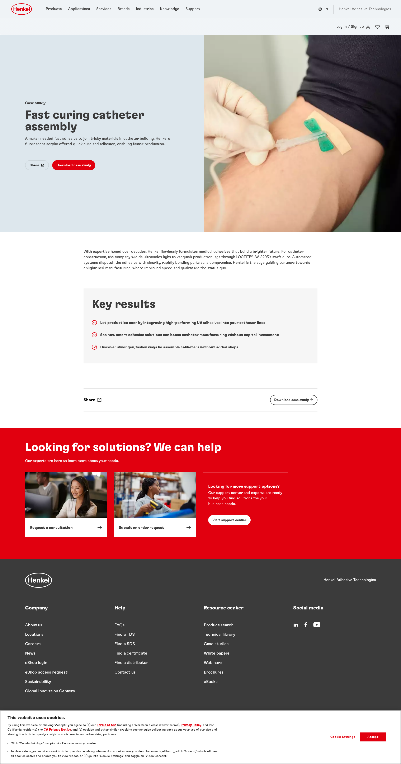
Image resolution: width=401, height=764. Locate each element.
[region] (200, 737)
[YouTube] (316, 624)
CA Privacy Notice (57, 729)
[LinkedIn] (295, 624)
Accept (372, 737)
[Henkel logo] (22, 9)
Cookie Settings (342, 737)
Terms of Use (106, 725)
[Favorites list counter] (377, 26)
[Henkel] (38, 580)
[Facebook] (305, 624)
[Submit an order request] (155, 504)
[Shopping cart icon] (387, 26)
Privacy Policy (191, 725)
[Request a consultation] (66, 504)
